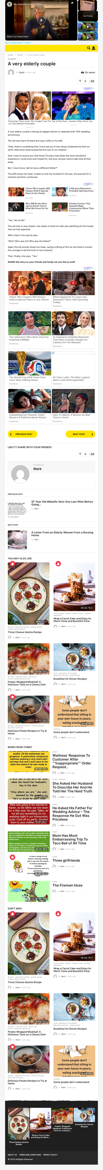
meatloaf (33, 677)
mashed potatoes (22, 726)
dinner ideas (75, 675)
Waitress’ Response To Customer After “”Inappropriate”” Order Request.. (71, 761)
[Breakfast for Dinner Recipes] (74, 657)
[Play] (88, 26)
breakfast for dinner (68, 673)
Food (56, 673)
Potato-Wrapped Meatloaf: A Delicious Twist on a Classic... (62, 1128)
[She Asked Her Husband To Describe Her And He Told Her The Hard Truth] (29, 789)
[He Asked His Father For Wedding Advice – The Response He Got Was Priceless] (29, 814)
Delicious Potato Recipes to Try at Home (27, 732)
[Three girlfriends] (29, 866)
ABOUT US (12, 1155)
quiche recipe (36, 627)
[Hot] (12, 563)
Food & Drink (59, 613)
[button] (89, 48)
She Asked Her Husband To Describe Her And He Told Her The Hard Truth (72, 787)
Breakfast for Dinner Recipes (70, 678)
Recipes (11, 627)
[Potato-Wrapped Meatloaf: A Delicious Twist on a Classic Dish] (28, 658)
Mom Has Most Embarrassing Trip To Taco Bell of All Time (70, 839)
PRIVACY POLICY (50, 1155)
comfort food (21, 677)
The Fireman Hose (67, 885)
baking (68, 613)
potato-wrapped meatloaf (19, 679)
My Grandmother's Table (27, 4)
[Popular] (12, 696)
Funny (12, 59)
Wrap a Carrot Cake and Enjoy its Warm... (40, 1136)
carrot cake (77, 613)
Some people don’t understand (71, 732)
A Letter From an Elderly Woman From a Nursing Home (62, 534)
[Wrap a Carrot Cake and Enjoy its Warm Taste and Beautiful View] (74, 586)
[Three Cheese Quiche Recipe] (28, 593)
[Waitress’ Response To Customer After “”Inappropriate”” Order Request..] (29, 761)
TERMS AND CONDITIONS (30, 1155)
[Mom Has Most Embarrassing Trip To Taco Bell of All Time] (29, 841)
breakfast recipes (61, 675)
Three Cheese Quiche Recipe (25, 632)
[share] (72, 2)
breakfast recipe (22, 627)
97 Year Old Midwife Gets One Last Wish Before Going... (62, 503)
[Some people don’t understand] (74, 711)
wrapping (57, 615)
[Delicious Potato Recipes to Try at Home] (28, 709)
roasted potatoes (15, 728)
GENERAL (57, 729)
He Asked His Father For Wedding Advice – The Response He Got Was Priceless (72, 814)
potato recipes (37, 726)
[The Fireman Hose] (29, 891)
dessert (87, 613)
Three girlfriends (66, 860)
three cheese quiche (16, 629)
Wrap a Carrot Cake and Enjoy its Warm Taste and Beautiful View (72, 620)
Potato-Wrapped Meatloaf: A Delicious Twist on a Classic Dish (27, 683)
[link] (9, 4)
